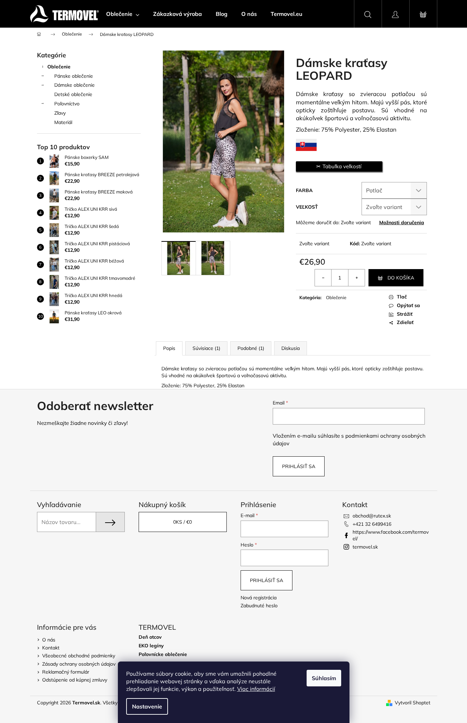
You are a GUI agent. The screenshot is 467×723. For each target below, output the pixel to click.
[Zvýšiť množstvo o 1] (356, 277)
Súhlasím (324, 678)
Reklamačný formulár (65, 672)
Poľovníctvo (67, 104)
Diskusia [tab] (290, 348)
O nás (48, 640)
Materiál (63, 122)
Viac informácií (256, 688)
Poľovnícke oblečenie (163, 654)
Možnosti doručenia (401, 222)
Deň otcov (150, 637)
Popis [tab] (169, 348)
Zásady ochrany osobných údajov (78, 664)
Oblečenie (59, 67)
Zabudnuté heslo (259, 605)
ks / (182, 522)
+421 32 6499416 (372, 524)
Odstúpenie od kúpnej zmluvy (74, 680)
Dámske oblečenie (74, 85)
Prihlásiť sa (298, 466)
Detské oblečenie (73, 94)
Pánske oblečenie (73, 76)
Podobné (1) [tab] (250, 348)
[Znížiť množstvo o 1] (323, 277)
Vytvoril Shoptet (412, 703)
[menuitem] (122, 14)
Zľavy (60, 113)
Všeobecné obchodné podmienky (78, 656)
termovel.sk (365, 547)
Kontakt (50, 648)
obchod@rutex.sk (372, 516)
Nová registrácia (259, 597)
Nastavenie (147, 706)
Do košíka (400, 278)
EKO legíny (151, 645)
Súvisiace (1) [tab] (206, 348)
